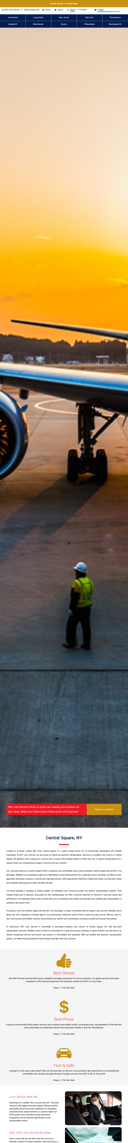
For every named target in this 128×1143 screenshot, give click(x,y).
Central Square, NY (31, 10)
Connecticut (13, 17)
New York (90, 17)
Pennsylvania (115, 17)
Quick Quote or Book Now (64, 3)
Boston (64, 24)
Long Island (38, 17)
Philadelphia (89, 24)
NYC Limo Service (12, 10)
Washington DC (115, 24)
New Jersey (64, 17)
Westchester (38, 24)
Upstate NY (12, 24)
